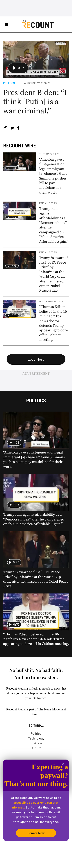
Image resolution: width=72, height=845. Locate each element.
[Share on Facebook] (18, 128)
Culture (36, 748)
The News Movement (52, 709)
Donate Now (36, 833)
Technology (36, 738)
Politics (9, 83)
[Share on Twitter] (12, 128)
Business (36, 743)
